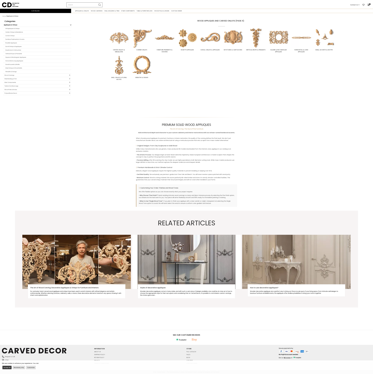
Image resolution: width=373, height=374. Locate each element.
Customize (31, 367)
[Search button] (99, 4)
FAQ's (188, 355)
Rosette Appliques (11, 43)
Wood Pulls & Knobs (161, 11)
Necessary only (19, 367)
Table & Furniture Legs (144, 11)
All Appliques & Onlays (12, 28)
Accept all (7, 367)
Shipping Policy (99, 355)
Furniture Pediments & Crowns (14, 39)
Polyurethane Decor (10, 93)
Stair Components (128, 11)
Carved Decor (6, 3)
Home (4, 16)
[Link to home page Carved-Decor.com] (48, 352)
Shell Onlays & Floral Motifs (13, 68)
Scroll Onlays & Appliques (13, 46)
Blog (188, 357)
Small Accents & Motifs (12, 64)
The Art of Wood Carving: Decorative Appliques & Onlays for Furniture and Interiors (64, 288)
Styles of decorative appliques (153, 288)
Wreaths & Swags (11, 72)
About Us (97, 352)
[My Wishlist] (363, 5)
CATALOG (35, 11)
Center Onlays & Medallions (14, 32)
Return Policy (99, 357)
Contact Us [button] (354, 5)
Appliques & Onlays (82, 11)
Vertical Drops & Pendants (13, 54)
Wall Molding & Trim (111, 11)
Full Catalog (191, 352)
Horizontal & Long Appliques (14, 61)
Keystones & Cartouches (13, 50)
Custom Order (176, 11)
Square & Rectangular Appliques (15, 57)
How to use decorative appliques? (264, 288)
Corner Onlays (10, 36)
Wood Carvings (96, 11)
